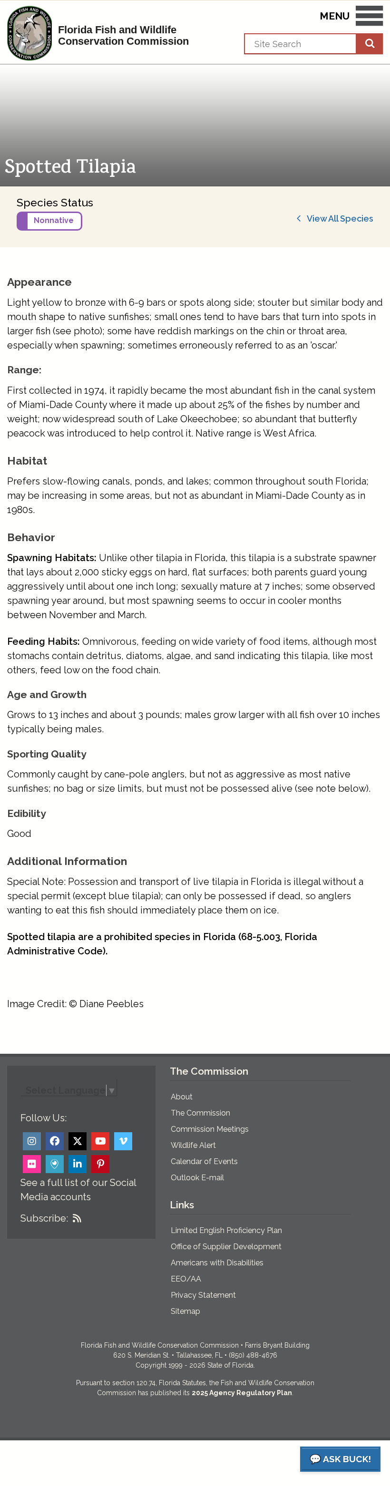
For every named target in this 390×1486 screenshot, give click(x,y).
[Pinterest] (100, 1164)
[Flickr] (32, 1164)
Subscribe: (44, 1218)
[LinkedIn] (77, 1164)
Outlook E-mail (197, 1177)
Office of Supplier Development (226, 1246)
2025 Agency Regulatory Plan (242, 1393)
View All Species (337, 218)
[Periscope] (55, 1164)
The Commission (200, 1112)
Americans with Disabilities (217, 1262)
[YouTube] (100, 1141)
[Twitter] (77, 1141)
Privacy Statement (203, 1295)
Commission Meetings (210, 1129)
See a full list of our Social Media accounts (78, 1190)
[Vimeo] (123, 1141)
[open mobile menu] (369, 17)
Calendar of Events (204, 1161)
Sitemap (185, 1311)
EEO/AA (186, 1278)
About (182, 1096)
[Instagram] (32, 1141)
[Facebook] (55, 1141)
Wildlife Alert (193, 1145)
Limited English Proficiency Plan (226, 1230)
